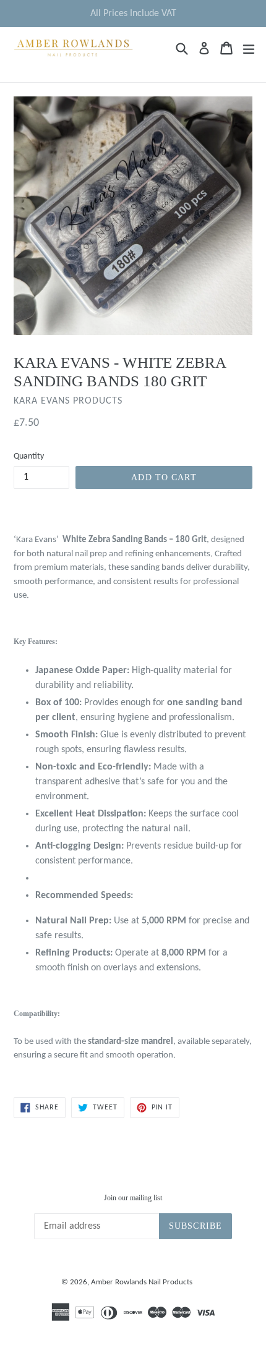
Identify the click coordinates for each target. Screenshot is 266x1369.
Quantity (29, 456)
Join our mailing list (133, 1197)
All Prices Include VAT (133, 14)
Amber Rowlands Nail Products (141, 1282)
